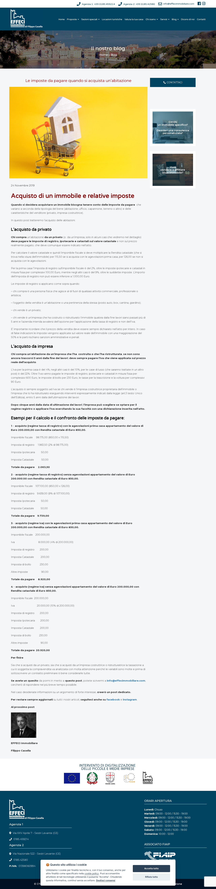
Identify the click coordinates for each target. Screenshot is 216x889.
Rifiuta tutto (151, 876)
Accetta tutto (151, 868)
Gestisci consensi (105, 880)
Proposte (72, 19)
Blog (174, 19)
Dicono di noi (188, 19)
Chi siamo (151, 19)
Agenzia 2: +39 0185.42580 (139, 4)
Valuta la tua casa (134, 19)
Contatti (201, 19)
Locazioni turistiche (112, 19)
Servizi (164, 19)
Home (62, 19)
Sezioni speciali (89, 19)
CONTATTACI (174, 82)
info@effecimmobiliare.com (178, 3)
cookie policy (92, 873)
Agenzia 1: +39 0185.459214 (98, 4)
